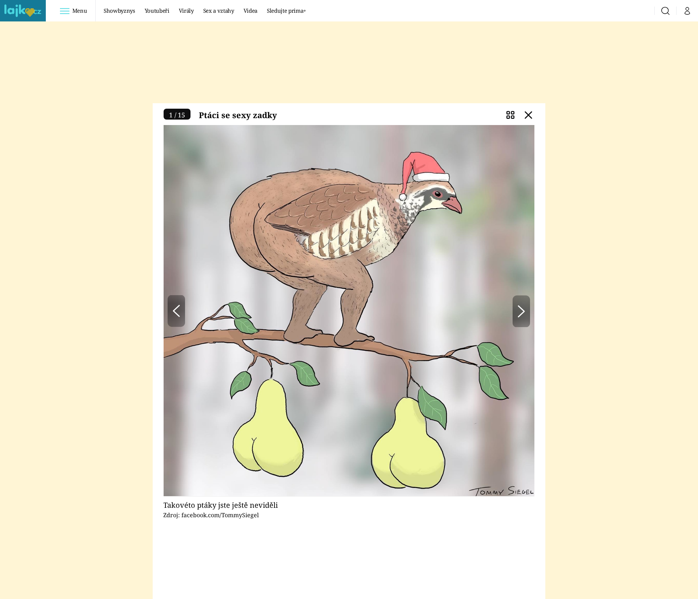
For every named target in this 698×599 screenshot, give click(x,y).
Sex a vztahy (218, 10)
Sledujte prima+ (286, 10)
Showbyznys (119, 10)
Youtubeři (157, 10)
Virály (186, 10)
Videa (250, 10)
